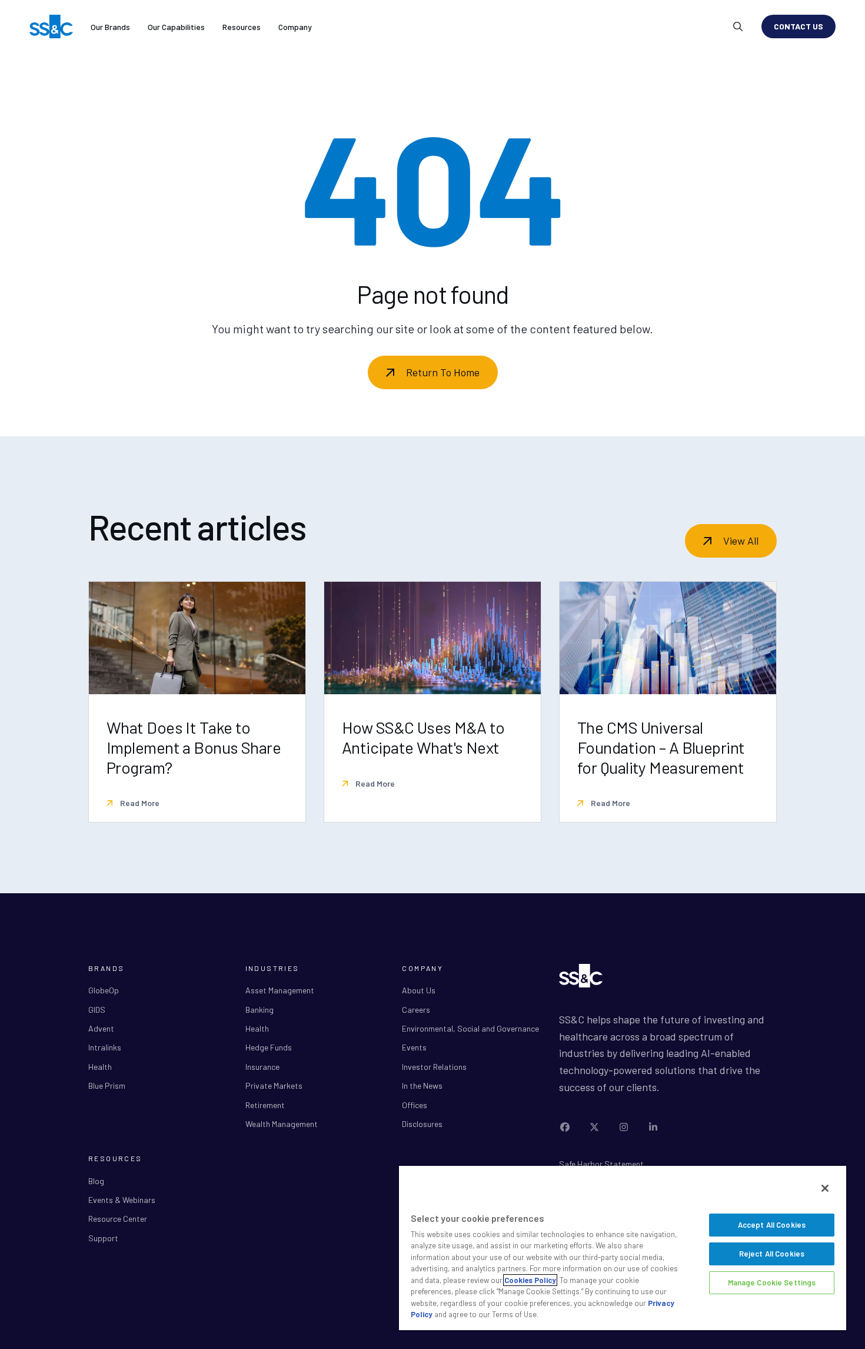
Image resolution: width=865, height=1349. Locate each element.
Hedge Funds (268, 1047)
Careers (416, 1010)
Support (103, 1238)
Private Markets (273, 1085)
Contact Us (798, 26)
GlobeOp (103, 990)
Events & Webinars (121, 1200)
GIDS (96, 1010)
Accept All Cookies (772, 1224)
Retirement (265, 1105)
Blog (96, 1181)
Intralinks (104, 1047)
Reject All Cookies (771, 1253)
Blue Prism (106, 1085)
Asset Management (279, 990)
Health (100, 1067)
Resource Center (117, 1219)
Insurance (262, 1067)
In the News (422, 1085)
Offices (414, 1105)
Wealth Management (281, 1124)
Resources (241, 27)
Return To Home (443, 372)
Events (414, 1047)
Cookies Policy (530, 1280)
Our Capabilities (176, 27)
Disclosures (422, 1124)
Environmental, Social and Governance (470, 1028)
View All (740, 540)
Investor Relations (434, 1067)
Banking (259, 1010)
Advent (101, 1028)
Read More (138, 803)
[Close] (825, 1188)
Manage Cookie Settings (772, 1282)
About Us (418, 990)
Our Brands (110, 27)
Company (295, 27)
